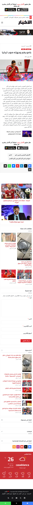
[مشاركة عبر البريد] (5, 166)
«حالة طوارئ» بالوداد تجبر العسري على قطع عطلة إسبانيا (12, 396)
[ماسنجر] (13, 166)
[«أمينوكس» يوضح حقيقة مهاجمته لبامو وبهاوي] (27, 134)
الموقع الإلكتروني (27, 333)
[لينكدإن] (21, 166)
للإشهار (4, 493)
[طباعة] (29, 169)
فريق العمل (9, 493)
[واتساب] (9, 166)
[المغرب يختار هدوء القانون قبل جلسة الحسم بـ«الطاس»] (27, 403)
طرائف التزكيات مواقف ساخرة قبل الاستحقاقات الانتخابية (11, 409)
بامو (10, 155)
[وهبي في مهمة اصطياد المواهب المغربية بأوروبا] (24, 274)
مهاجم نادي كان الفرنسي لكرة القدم (19, 158)
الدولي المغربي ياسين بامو (22, 155)
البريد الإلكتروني (27, 326)
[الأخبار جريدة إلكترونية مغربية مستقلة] (25, 22)
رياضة (23, 49)
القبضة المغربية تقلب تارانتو (10, 280)
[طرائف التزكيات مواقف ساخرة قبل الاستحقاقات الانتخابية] (27, 410)
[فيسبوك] (29, 166)
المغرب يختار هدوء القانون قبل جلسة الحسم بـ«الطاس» (12, 402)
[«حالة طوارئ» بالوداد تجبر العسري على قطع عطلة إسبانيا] (27, 396)
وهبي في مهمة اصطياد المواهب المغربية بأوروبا (25, 281)
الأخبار (5, 491)
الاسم (30, 319)
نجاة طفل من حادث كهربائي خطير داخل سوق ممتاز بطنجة (25, 263)
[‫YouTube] (22, 446)
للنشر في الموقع (17, 493)
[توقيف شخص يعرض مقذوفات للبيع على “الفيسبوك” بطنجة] (8, 237)
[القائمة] (2, 23)
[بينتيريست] (17, 166)
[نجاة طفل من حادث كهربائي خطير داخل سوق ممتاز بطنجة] (24, 246)
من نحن (24, 493)
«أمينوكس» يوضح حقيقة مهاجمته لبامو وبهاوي (14, 133)
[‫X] (25, 166)
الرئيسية (28, 46)
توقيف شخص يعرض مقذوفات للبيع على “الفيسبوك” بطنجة (10, 245)
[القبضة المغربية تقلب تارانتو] (8, 274)
